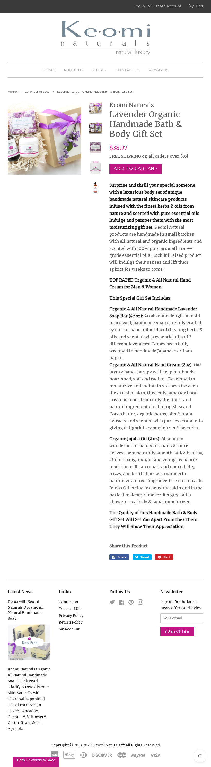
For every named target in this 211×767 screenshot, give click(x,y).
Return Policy (71, 622)
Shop (98, 70)
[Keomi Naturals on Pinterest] (131, 603)
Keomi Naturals (106, 745)
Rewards (158, 70)
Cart (199, 6)
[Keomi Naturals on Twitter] (112, 603)
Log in (139, 6)
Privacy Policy (71, 615)
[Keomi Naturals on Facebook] (122, 603)
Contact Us (128, 70)
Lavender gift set (37, 91)
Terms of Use (70, 609)
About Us (73, 70)
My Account (69, 629)
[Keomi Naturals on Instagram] (140, 603)
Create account (167, 6)
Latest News (20, 591)
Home (48, 70)
